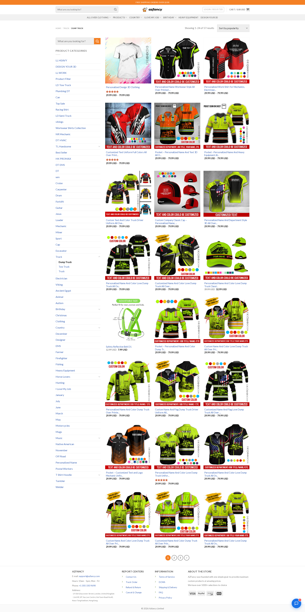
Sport (59, 238)
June (58, 407)
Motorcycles (63, 425)
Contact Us (131, 577)
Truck (66, 28)
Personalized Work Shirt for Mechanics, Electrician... (224, 88)
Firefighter (61, 358)
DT (57, 170)
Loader (59, 219)
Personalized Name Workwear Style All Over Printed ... (175, 88)
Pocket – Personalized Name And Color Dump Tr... (175, 348)
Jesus (58, 213)
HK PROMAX (63, 158)
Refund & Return (133, 587)
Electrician (61, 278)
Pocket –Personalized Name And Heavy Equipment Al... (224, 154)
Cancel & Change (134, 592)
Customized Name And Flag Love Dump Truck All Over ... (224, 411)
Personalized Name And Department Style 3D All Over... (225, 222)
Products (119, 17)
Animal (59, 296)
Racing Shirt (62, 109)
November (62, 450)
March (59, 413)
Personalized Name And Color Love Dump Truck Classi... (225, 285)
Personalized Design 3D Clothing (123, 87)
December (61, 333)
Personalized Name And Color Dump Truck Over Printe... (127, 411)
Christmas (61, 315)
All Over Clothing (97, 17)
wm (58, 177)
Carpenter (61, 189)
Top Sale (60, 103)
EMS (58, 345)
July (58, 401)
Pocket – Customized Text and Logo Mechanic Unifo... (124, 474)
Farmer (60, 351)
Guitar (59, 207)
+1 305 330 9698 (87, 585)
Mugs (59, 431)
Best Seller (61, 152)
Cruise (59, 183)
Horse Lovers (63, 376)
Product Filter (63, 78)
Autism (59, 302)
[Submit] (115, 9)
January (60, 394)
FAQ (161, 592)
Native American (65, 444)
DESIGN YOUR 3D (209, 17)
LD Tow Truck (63, 84)
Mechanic (61, 226)
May (58, 419)
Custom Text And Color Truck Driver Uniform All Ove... (124, 222)
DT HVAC (61, 140)
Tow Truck (64, 266)
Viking (59, 284)
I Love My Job (151, 17)
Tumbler (60, 480)
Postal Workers (64, 468)
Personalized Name (66, 462)
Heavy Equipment (188, 17)
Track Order (131, 582)
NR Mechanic (63, 134)
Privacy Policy (165, 597)
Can (58, 97)
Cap (58, 244)
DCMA (162, 582)
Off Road (61, 456)
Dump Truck (65, 262)
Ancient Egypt (63, 290)
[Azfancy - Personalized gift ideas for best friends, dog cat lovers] (152, 9)
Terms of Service (167, 577)
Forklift (60, 201)
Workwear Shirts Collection (71, 127)
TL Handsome (63, 146)
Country (134, 17)
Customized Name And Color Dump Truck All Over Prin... (176, 542)
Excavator (61, 250)
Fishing (59, 364)
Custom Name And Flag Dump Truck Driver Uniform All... (176, 411)
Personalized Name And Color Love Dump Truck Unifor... (176, 474)
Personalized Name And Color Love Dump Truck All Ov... (127, 285)
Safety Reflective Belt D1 (119, 346)
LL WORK (61, 72)
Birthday (168, 17)
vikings (59, 121)
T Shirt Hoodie (64, 474)
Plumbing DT (63, 91)
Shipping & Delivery (168, 587)
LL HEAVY (61, 60)
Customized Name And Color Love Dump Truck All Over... (175, 285)
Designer (60, 339)
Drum (59, 195)
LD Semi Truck (63, 115)
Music (59, 437)
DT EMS (60, 164)
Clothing (60, 321)
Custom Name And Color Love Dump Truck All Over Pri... (226, 348)
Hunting (60, 382)
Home (58, 28)
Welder (60, 486)
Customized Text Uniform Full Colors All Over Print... (126, 154)
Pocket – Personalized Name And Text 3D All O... (176, 154)
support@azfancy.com (89, 576)
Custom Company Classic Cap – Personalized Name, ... (171, 222)
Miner (59, 232)
